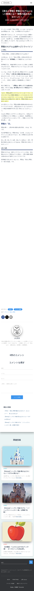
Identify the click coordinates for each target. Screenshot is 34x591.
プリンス (6, 312)
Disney (10, 309)
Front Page (15, 579)
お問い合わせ (24, 579)
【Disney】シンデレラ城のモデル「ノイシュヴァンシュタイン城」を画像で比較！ (17, 510)
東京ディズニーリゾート (22, 583)
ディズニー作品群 (18, 309)
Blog (8, 579)
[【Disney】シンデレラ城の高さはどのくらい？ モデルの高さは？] (17, 456)
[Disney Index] (7, 3)
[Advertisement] (17, 235)
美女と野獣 (12, 312)
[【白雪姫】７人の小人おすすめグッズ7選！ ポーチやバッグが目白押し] (17, 531)
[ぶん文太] (17, 330)
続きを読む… (19, 477)
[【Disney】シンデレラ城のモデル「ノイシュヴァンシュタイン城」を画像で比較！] (17, 492)
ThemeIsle (21, 587)
